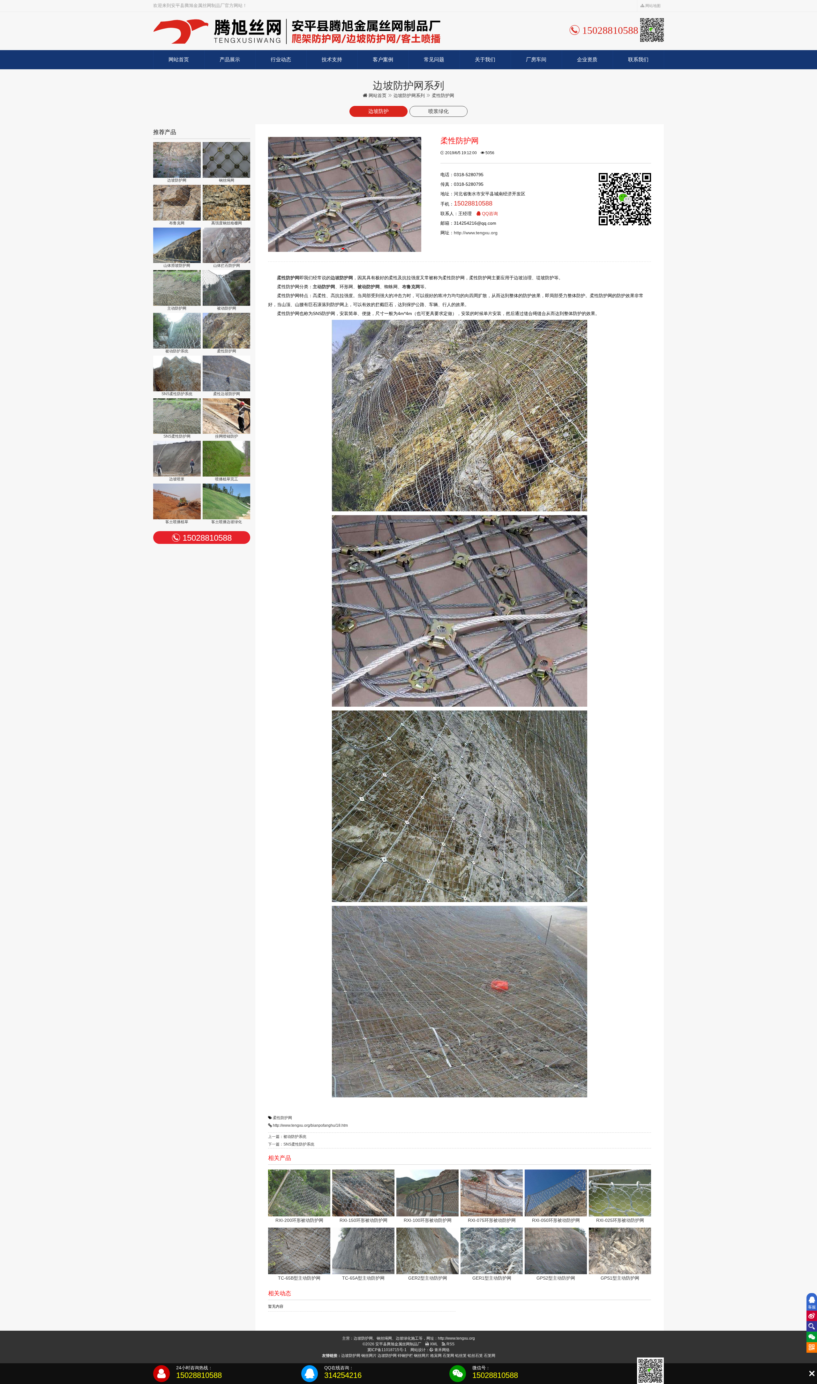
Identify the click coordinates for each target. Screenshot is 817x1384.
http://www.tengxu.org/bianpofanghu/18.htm (310, 1125)
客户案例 (383, 59)
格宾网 (436, 1355)
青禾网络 (441, 1350)
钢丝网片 (369, 1355)
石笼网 (448, 1355)
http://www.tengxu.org (476, 232)
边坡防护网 (350, 1355)
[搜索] (811, 1326)
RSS (450, 1344)
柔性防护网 (282, 1118)
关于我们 (485, 59)
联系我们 (638, 59)
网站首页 (179, 59)
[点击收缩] (811, 1373)
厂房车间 (536, 59)
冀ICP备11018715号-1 (387, 1350)
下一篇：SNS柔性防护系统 (291, 1144)
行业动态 (281, 59)
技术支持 (332, 59)
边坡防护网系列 (409, 95)
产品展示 (230, 59)
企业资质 (587, 59)
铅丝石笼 (475, 1355)
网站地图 (652, 6)
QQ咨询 (489, 213)
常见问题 (434, 59)
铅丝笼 (461, 1355)
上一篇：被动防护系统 (287, 1136)
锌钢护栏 (405, 1355)
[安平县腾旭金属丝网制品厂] (296, 31)
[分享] (811, 1316)
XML (433, 1344)
